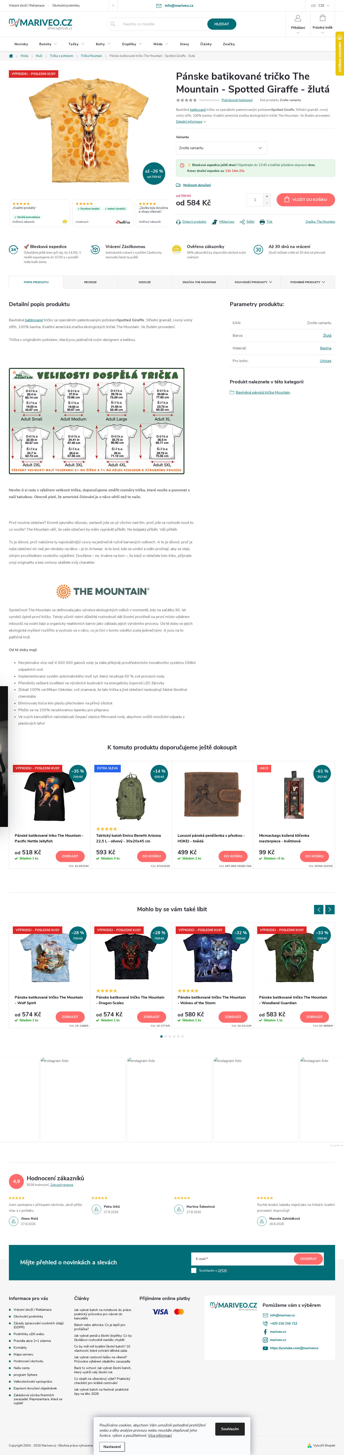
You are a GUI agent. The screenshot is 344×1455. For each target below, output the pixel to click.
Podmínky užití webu (29, 1334)
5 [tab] (178, 1036)
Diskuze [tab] (145, 282)
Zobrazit (70, 856)
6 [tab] (182, 1036)
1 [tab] (161, 1036)
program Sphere (25, 1375)
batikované (198, 109)
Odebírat (308, 1259)
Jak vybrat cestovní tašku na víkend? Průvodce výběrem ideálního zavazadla (102, 1359)
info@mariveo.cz (282, 1315)
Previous (318, 909)
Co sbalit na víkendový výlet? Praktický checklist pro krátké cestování (102, 1381)
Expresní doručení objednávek (35, 1388)
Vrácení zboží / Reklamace (26, 6)
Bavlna (325, 348)
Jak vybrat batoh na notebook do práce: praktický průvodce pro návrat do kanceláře (103, 1314)
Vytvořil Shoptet (324, 1446)
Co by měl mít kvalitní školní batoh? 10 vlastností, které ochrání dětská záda (102, 1348)
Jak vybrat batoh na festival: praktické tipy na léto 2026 (101, 1391)
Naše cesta (21, 1368)
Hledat (221, 24)
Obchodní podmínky (66, 6)
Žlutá (327, 335)
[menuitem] (21, 44)
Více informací (160, 1435)
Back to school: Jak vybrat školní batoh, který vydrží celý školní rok (102, 1370)
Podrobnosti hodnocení (237, 100)
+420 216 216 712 (283, 1323)
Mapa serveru (23, 1354)
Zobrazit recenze (61, 1185)
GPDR (222, 1270)
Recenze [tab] (90, 282)
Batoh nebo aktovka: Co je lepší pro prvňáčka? (99, 1327)
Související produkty (251, 282)
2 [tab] (166, 1036)
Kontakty (20, 1347)
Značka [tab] (199, 282)
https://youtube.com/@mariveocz (294, 1348)
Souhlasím (230, 1429)
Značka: (320, 222)
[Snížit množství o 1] (267, 203)
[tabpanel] (50, 815)
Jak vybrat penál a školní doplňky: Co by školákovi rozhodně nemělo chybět (103, 1337)
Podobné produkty (305, 282)
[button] (79, 1100)
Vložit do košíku (309, 199)
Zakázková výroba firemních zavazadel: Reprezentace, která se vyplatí (38, 1399)
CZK (321, 6)
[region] (89, 213)
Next (330, 909)
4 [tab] (174, 1036)
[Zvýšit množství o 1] (267, 196)
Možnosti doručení (197, 185)
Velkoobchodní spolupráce (33, 1381)
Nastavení (112, 1446)
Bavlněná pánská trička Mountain (263, 392)
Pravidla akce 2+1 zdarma (32, 1341)
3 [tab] (170, 1036)
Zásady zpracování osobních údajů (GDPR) (39, 1325)
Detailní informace (189, 121)
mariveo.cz (278, 1331)
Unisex (325, 360)
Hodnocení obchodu (28, 1361)
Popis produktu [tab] (36, 282)
